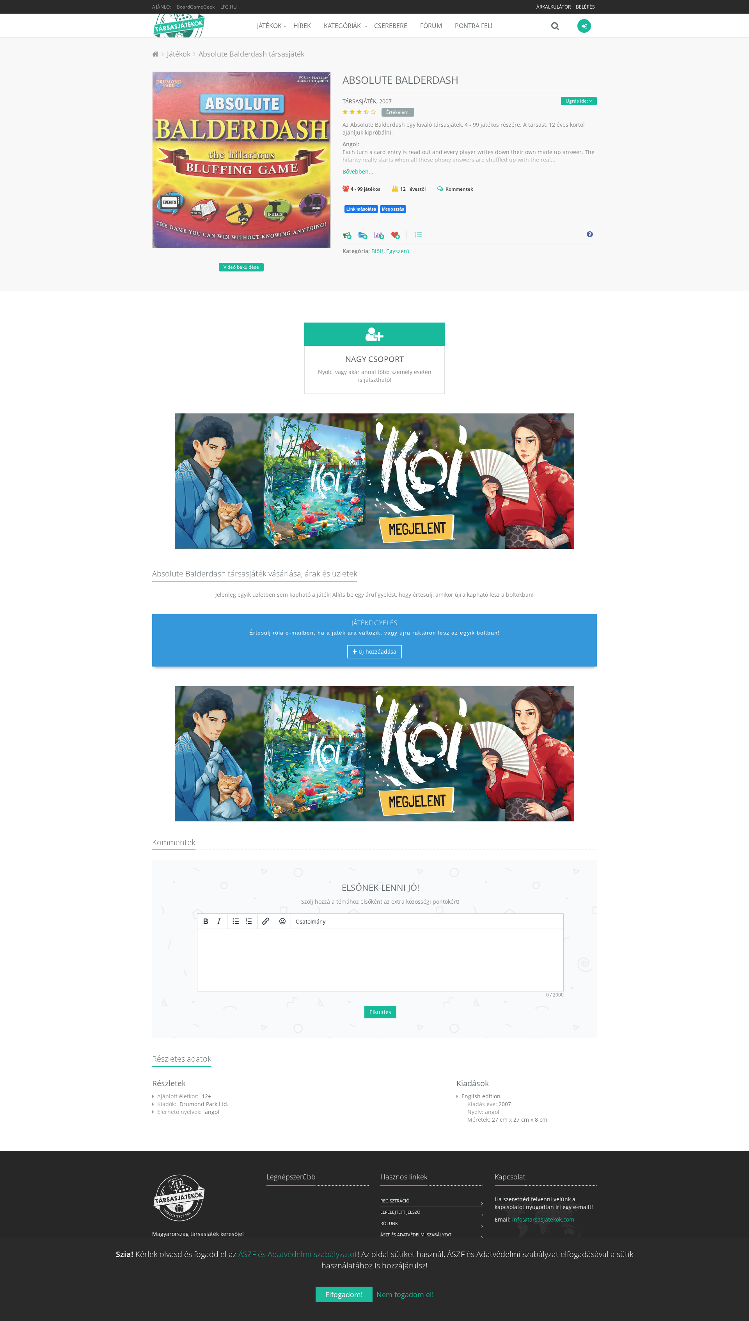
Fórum (431, 25)
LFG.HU (228, 7)
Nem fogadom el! (405, 1294)
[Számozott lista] (249, 921)
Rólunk (389, 1223)
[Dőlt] (218, 921)
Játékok (269, 25)
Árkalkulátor (553, 7)
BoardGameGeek (196, 7)
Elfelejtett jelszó (400, 1212)
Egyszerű (398, 251)
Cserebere (390, 25)
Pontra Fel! (473, 25)
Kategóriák (343, 25)
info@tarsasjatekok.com (543, 1219)
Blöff (377, 251)
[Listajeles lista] (235, 921)
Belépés (585, 7)
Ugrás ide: (577, 101)
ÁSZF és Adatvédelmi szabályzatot (297, 1254)
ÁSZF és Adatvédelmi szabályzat (415, 1235)
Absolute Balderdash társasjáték (251, 54)
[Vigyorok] (282, 921)
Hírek (302, 25)
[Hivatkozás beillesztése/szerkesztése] (265, 921)
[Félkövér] (205, 921)
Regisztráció (395, 1201)
